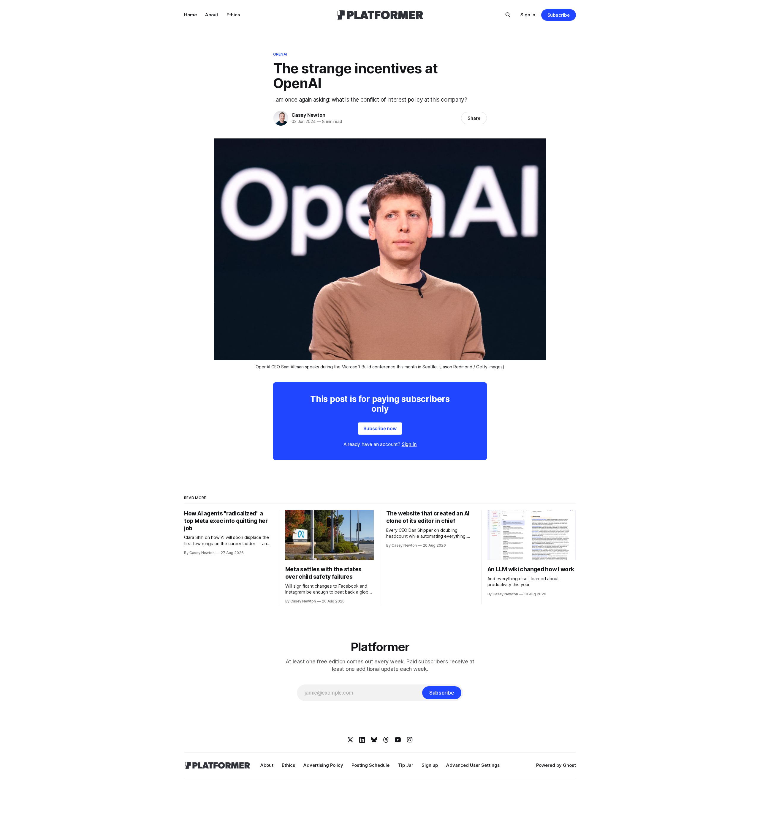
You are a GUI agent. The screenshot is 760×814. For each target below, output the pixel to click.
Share (474, 118)
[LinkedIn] (362, 740)
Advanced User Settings (473, 765)
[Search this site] (508, 15)
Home (190, 15)
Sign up (430, 765)
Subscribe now (380, 428)
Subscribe (558, 15)
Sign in (527, 15)
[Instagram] (410, 740)
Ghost (569, 765)
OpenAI (280, 54)
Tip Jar (405, 765)
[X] (350, 740)
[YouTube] (398, 740)
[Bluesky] (374, 740)
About (211, 15)
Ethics (233, 15)
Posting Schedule (371, 765)
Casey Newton (308, 115)
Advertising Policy (323, 765)
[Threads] (386, 740)
